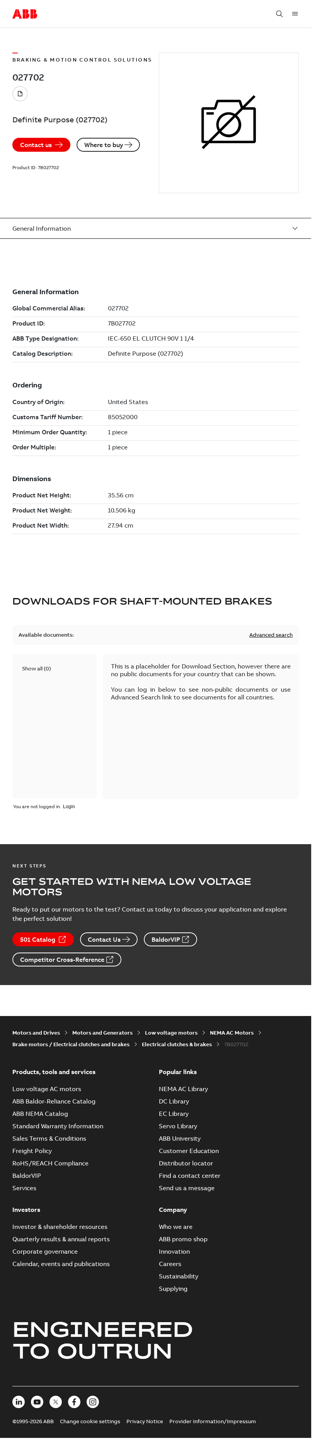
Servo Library (178, 1126)
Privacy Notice (144, 1421)
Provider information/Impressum (212, 1421)
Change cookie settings (90, 1421)
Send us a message (187, 1188)
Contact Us (104, 939)
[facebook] (74, 1402)
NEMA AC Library (183, 1089)
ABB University (180, 1138)
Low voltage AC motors (46, 1089)
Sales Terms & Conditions (49, 1138)
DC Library (174, 1101)
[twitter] (55, 1402)
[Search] (279, 14)
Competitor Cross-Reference (62, 959)
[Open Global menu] (295, 14)
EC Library (174, 1113)
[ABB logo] (24, 14)
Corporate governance (45, 1251)
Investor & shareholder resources (59, 1226)
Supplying (173, 1288)
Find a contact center (189, 1175)
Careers (170, 1264)
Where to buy (103, 145)
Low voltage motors (171, 1032)
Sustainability (178, 1276)
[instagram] (93, 1402)
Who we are (176, 1226)
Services (24, 1188)
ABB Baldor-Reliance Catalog (53, 1101)
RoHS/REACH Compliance (50, 1163)
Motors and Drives (36, 1032)
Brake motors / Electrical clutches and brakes (71, 1044)
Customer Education (189, 1151)
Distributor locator (186, 1163)
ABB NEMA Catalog (40, 1113)
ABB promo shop (183, 1239)
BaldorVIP (166, 939)
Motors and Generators (102, 1032)
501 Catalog (37, 939)
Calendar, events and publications (61, 1264)
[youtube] (37, 1402)
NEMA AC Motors (232, 1032)
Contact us (36, 145)
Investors (26, 1209)
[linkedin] (18, 1402)
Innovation (174, 1251)
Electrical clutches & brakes (177, 1044)
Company (173, 1209)
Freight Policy (32, 1151)
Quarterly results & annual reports (61, 1239)
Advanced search (271, 635)
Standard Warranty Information (57, 1126)
